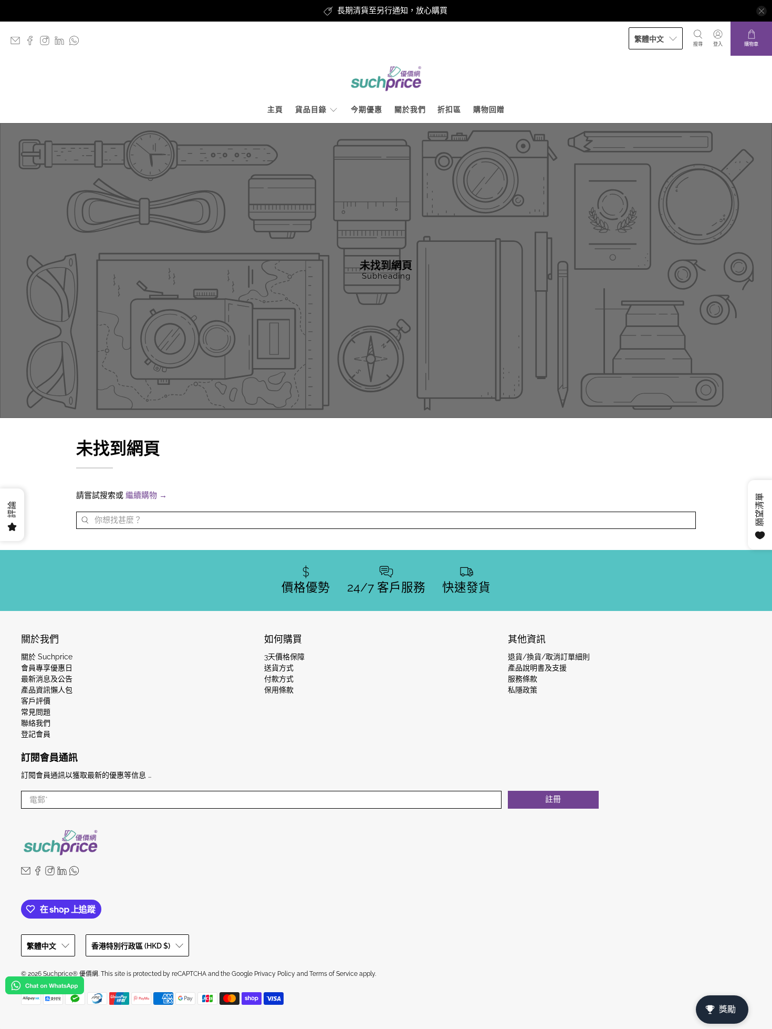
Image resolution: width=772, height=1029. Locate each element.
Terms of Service (333, 973)
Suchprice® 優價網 (70, 973)
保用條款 (279, 690)
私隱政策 (522, 690)
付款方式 (279, 679)
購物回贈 (489, 109)
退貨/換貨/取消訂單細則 (549, 657)
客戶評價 (35, 701)
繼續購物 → (146, 495)
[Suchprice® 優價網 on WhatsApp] (76, 43)
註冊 (553, 799)
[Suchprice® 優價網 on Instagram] (47, 43)
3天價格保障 (284, 657)
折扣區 (449, 109)
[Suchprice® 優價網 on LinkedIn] (62, 43)
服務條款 (522, 679)
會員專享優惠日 (46, 668)
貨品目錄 (311, 109)
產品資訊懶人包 (46, 690)
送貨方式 (279, 668)
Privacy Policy (274, 973)
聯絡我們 (35, 723)
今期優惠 (366, 109)
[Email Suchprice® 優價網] (18, 43)
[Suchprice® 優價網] (386, 79)
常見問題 (35, 712)
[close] (761, 11)
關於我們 (410, 109)
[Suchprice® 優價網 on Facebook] (32, 43)
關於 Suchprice (46, 657)
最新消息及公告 (46, 679)
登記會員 (35, 734)
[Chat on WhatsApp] (44, 987)
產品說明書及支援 (537, 668)
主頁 (275, 109)
